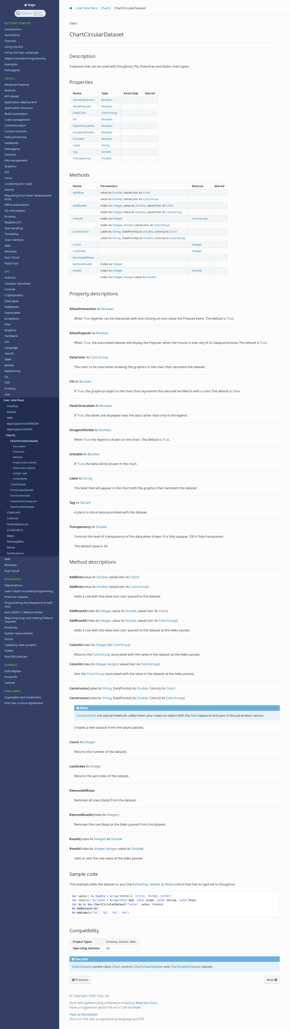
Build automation (16, 114)
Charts (10, 435)
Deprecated (12, 313)
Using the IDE (14, 47)
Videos (9, 650)
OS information (15, 210)
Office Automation (17, 205)
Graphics (10, 166)
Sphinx (89, 1003)
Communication (15, 125)
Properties (18, 451)
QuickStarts (12, 35)
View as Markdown (83, 1014)
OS (6, 377)
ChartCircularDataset (24, 441)
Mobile (9, 365)
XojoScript (11, 263)
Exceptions (12, 318)
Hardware (11, 336)
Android (10, 90)
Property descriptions (24, 462)
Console (10, 289)
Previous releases (16, 597)
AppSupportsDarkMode (23, 423)
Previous (82, 980)
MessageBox (15, 541)
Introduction (13, 29)
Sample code (20, 473)
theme (111, 1003)
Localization (15, 530)
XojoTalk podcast (16, 656)
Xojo (31, 5)
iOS (7, 172)
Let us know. (132, 1007)
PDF (7, 382)
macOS (9, 189)
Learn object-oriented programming (29, 591)
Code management (17, 120)
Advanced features (17, 84)
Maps (10, 536)
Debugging (12, 70)
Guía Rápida (13, 671)
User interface (14, 240)
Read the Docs (146, 1003)
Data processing (15, 137)
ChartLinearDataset (21, 490)
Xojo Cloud (12, 257)
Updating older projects (21, 645)
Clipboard (13, 512)
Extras (9, 639)
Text (7, 394)
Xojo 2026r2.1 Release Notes (23, 612)
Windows (11, 251)
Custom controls (16, 131)
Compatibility (20, 478)
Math (8, 359)
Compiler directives (17, 283)
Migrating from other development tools (28, 197)
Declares (10, 154)
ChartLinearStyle (20, 495)
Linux (8, 178)
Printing (10, 216)
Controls (12, 518)
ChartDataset (18, 484)
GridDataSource (17, 524)
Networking (12, 371)
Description (19, 446)
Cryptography (14, 295)
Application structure (19, 108)
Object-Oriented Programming (25, 58)
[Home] (70, 8)
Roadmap (11, 627)
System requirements (19, 633)
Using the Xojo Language (21, 52)
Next (270, 980)
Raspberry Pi (13, 222)
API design (12, 96)
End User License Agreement (24, 703)
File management (16, 160)
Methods (18, 457)
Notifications (15, 553)
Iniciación (11, 677)
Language (11, 348)
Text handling (14, 228)
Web (7, 246)
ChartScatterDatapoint (23, 501)
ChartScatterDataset (22, 506)
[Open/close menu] (2, 400)
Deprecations (13, 585)
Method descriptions (24, 468)
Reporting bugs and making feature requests (29, 619)
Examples (11, 64)
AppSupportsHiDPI (19, 429)
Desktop (12, 406)
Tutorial (10, 683)
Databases (12, 143)
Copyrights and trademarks (23, 697)
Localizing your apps (18, 184)
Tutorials (10, 41)
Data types (12, 301)
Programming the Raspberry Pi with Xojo (29, 604)
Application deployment (20, 102)
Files (7, 324)
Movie (11, 547)
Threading (11, 234)
